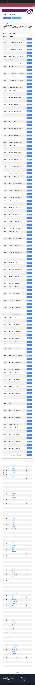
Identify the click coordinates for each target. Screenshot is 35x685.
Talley (12, 605)
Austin (13, 507)
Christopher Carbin (14, 657)
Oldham (13, 522)
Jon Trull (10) (14, 609)
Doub (12, 474)
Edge (12, 505)
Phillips (13, 597)
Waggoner (13, 547)
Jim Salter (13, 491)
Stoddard (13, 570)
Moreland (13, 489)
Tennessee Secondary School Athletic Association (18, 683)
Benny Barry (13, 520)
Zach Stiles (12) (14, 603)
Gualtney (13, 618)
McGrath (13, 578)
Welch (13, 516)
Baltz (12, 543)
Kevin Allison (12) (14, 574)
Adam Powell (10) (14, 607)
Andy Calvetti (14, 584)
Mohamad (13, 643)
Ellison (13, 555)
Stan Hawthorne (14, 553)
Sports (23, 678)
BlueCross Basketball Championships (8, 678)
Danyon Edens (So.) (15, 645)
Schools (23, 680)
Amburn (13, 539)
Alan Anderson (14, 551)
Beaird (13, 628)
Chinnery (13, 495)
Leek (12, 576)
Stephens (13, 616)
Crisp (12, 626)
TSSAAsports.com (4, 1)
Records (23, 679)
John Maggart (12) (14, 568)
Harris (12, 595)
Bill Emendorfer (14, 528)
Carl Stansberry (14, 545)
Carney (13, 566)
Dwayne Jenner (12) (15, 601)
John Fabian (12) (14, 582)
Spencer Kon (14, 655)
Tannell (13, 549)
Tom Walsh (13, 526)
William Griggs (14, 659)
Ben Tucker (13, 651)
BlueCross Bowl (8, 677)
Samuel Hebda (14, 632)
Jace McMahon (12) (15, 599)
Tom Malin (13, 466)
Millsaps (13, 541)
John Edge (13, 476)
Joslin (12, 630)
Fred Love (13, 499)
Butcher (13, 524)
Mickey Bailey (14, 497)
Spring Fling (8, 679)
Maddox (13, 591)
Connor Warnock (14, 649)
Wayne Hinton (14, 503)
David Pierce (13, 518)
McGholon (13, 514)
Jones (13, 620)
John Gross (13, 557)
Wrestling (2, 6)
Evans (12, 530)
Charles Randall (14, 653)
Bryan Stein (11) (14, 572)
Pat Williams (13, 472)
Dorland (13, 480)
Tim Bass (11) (14, 634)
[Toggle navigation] (33, 1)
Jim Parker (13, 532)
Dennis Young (14, 493)
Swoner (13, 501)
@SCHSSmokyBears (17, 17)
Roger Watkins (14, 647)
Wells (12, 624)
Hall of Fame (23, 677)
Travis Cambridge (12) (15, 593)
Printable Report (6, 17)
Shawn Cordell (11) (14, 622)
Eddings (13, 580)
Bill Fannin (13, 468)
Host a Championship (9, 681)
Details (29, 42)
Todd (12, 478)
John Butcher (14, 470)
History (2, 3)
